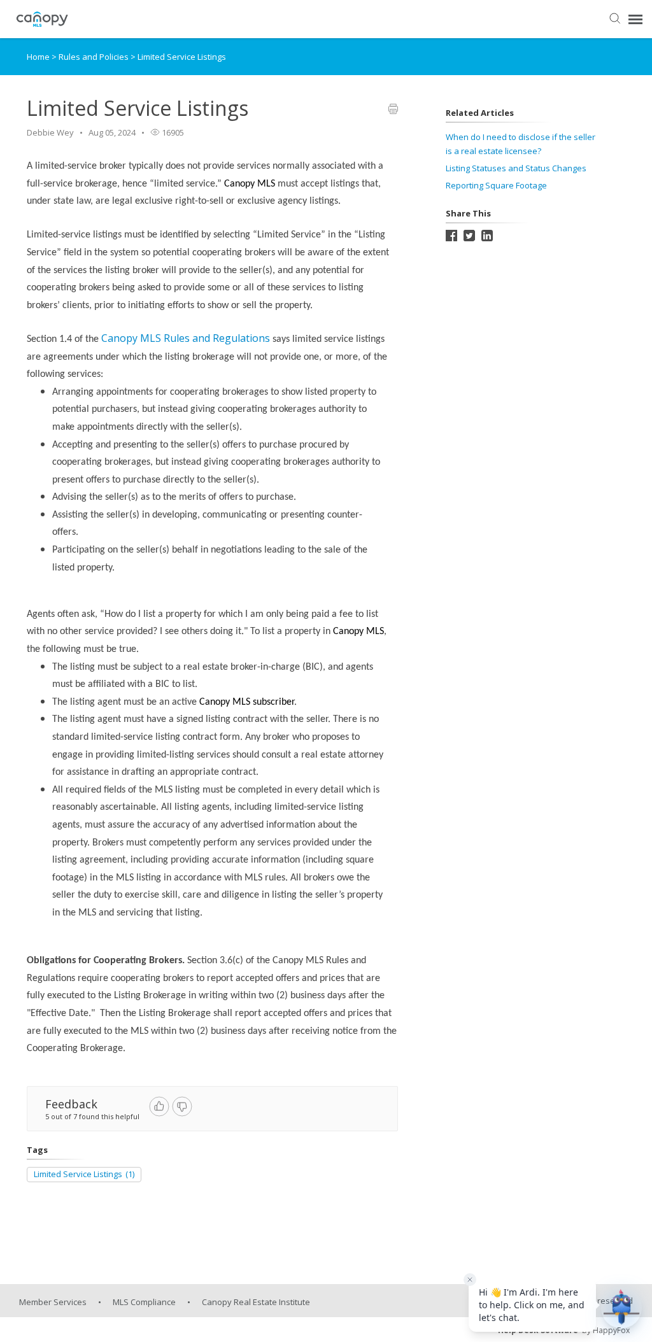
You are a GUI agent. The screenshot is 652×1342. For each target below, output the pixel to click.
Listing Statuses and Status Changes (516, 168)
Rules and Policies (95, 56)
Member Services (53, 1302)
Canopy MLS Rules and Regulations (185, 338)
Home (38, 56)
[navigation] (635, 19)
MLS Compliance (144, 1302)
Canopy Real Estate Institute (256, 1302)
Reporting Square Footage (496, 185)
